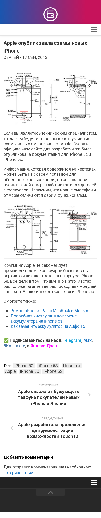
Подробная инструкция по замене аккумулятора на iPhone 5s (44, 318)
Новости (71, 365)
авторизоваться (19, 472)
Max (87, 340)
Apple (10, 371)
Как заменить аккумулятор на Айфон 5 (48, 326)
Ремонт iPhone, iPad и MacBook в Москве (50, 310)
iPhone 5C (24, 365)
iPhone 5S (48, 365)
